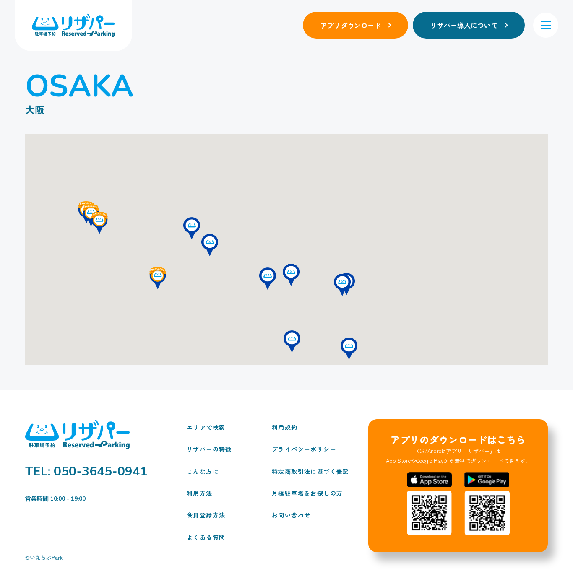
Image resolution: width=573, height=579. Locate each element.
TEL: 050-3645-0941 (86, 471)
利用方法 (200, 493)
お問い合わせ (291, 515)
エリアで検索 (206, 427)
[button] (342, 285)
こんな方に (203, 471)
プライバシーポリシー (302, 449)
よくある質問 (206, 537)
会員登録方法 (206, 515)
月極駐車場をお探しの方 (302, 493)
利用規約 (285, 427)
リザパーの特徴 (209, 449)
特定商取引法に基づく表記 (302, 471)
